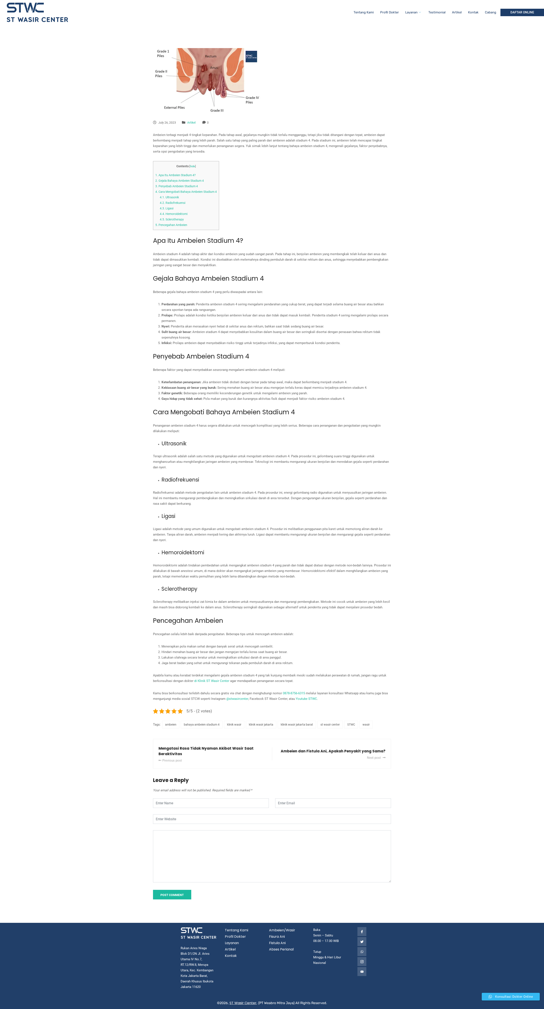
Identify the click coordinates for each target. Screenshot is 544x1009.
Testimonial (437, 12)
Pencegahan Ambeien (171, 225)
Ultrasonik (169, 197)
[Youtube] (361, 971)
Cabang (490, 12)
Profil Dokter (389, 12)
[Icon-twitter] (361, 941)
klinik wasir (234, 724)
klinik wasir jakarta (261, 724)
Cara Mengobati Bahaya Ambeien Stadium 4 (186, 191)
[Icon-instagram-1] (361, 961)
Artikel (457, 12)
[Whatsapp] (361, 951)
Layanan (411, 12)
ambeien (170, 724)
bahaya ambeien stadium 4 (202, 724)
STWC (351, 724)
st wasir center (330, 724)
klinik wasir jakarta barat (297, 724)
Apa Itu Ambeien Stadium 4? (175, 175)
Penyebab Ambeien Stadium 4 (176, 186)
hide (192, 166)
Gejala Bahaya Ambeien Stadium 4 (179, 180)
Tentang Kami (364, 12)
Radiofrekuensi (172, 202)
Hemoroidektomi (173, 214)
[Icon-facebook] (361, 931)
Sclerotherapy (172, 219)
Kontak (473, 12)
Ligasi (166, 208)
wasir (366, 724)
